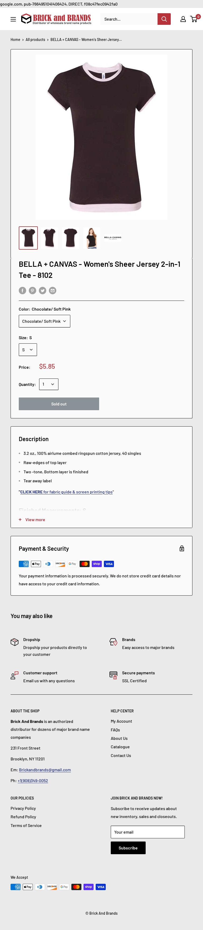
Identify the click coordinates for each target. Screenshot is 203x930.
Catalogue (120, 746)
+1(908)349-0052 (33, 780)
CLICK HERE (31, 491)
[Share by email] (52, 290)
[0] (194, 19)
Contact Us (121, 755)
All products (35, 39)
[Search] (164, 19)
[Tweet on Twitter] (42, 290)
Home (15, 39)
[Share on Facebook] (22, 290)
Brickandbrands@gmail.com (45, 769)
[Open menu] (13, 19)
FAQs (115, 729)
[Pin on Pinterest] (32, 290)
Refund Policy (23, 816)
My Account (121, 720)
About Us (119, 738)
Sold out (59, 403)
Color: (45, 308)
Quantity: (27, 384)
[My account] (183, 19)
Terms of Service (26, 825)
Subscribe (128, 847)
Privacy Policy (23, 808)
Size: (25, 337)
